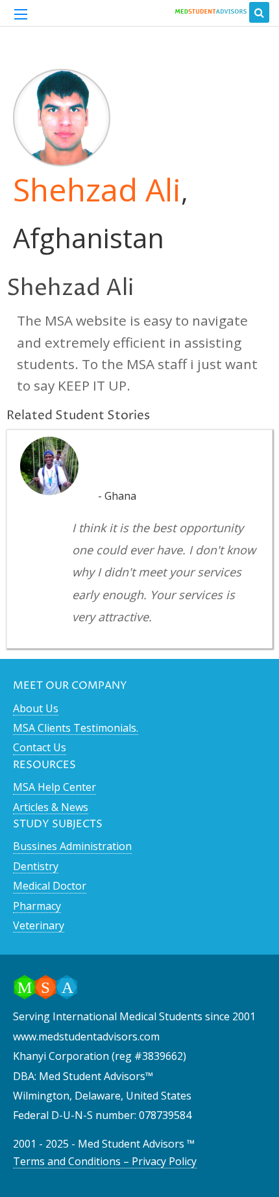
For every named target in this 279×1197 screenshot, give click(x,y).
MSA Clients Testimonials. (75, 728)
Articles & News (50, 807)
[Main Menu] (20, 14)
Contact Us (39, 747)
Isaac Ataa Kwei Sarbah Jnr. (172, 462)
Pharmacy (37, 906)
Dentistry (35, 866)
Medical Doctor (49, 886)
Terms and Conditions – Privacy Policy (105, 1161)
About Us (35, 708)
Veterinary (38, 925)
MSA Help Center (54, 787)
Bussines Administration (72, 846)
